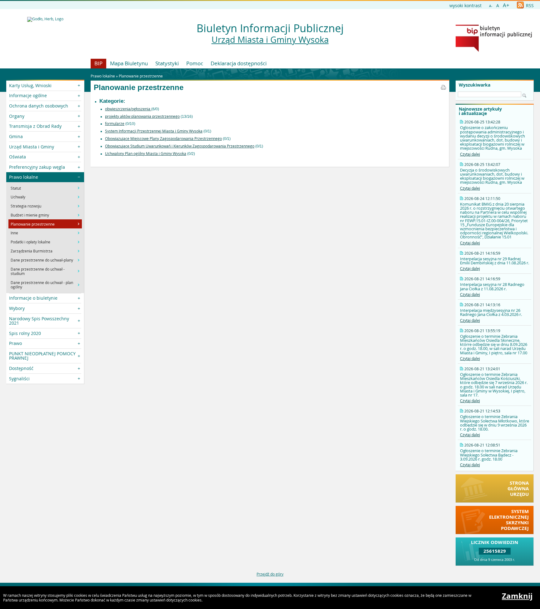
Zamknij (517, 596)
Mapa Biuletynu (129, 63)
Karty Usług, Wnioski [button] (30, 85)
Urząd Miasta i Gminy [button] (31, 147)
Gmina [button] (16, 136)
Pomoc (194, 63)
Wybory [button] (17, 308)
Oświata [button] (17, 157)
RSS (529, 5)
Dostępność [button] (21, 368)
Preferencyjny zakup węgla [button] (37, 167)
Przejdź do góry (270, 574)
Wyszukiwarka (474, 85)
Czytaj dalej (470, 154)
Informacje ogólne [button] (28, 95)
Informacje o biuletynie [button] (33, 298)
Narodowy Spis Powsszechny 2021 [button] (39, 321)
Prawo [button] (15, 343)
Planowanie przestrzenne (141, 75)
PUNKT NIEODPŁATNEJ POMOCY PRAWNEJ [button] (42, 356)
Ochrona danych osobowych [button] (38, 106)
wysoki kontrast (465, 5)
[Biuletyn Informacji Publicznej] (494, 50)
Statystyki (167, 63)
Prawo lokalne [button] (23, 177)
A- (490, 5)
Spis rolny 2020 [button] (25, 333)
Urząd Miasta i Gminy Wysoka (270, 39)
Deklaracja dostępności (239, 63)
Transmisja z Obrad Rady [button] (35, 126)
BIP (98, 63)
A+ (506, 5)
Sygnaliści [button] (19, 379)
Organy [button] (16, 116)
